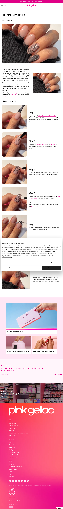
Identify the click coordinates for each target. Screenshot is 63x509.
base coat (13, 94)
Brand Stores (13, 469)
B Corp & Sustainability (15, 466)
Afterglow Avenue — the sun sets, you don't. (31, 1)
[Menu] (2, 5)
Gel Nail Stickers (13, 425)
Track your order (13, 450)
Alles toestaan (51, 267)
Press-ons (12, 428)
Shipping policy (37, 485)
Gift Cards (12, 435)
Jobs (10, 474)
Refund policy (12, 485)
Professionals (13, 457)
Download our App (14, 455)
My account (12, 447)
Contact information (47, 485)
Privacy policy (20, 485)
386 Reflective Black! (37, 206)
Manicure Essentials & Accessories (18, 433)
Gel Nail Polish (13, 423)
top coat (4, 96)
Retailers (11, 476)
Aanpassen (31, 267)
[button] (59, 508)
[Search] (5, 5)
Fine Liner (52, 144)
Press (10, 471)
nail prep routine (18, 93)
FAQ (10, 442)
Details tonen (54, 263)
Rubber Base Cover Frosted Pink (47, 116)
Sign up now (58, 374)
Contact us (12, 445)
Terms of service (28, 485)
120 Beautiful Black (41, 144)
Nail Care (11, 430)
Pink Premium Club (14, 452)
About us (11, 464)
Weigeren (11, 267)
